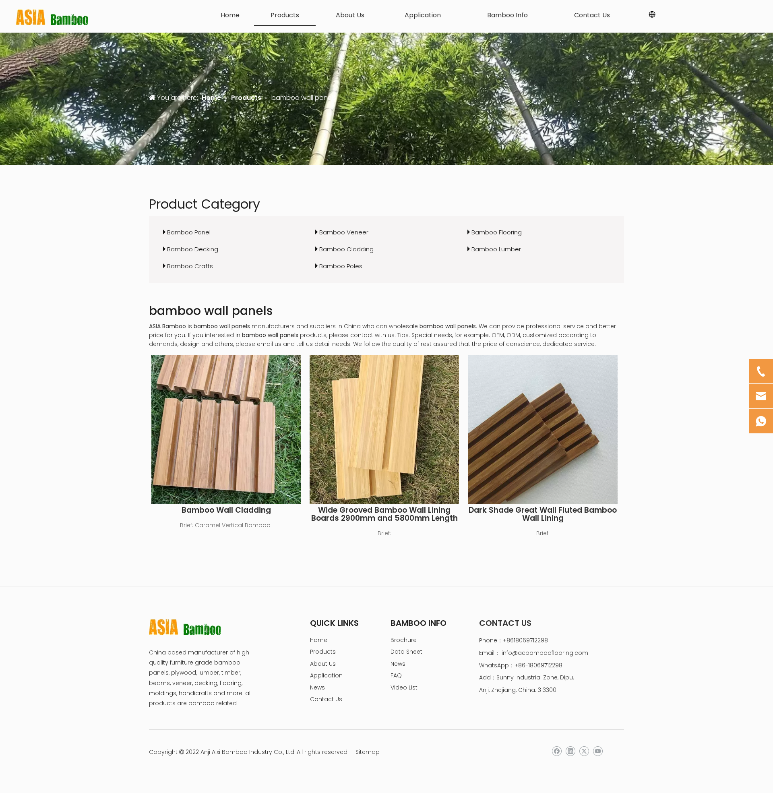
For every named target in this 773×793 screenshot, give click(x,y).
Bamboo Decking (192, 249)
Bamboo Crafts (190, 266)
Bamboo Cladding (346, 249)
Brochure (404, 640)
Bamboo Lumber (496, 249)
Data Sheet (406, 652)
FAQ (396, 675)
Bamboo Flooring (496, 232)
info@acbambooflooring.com (545, 653)
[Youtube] (598, 751)
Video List (404, 687)
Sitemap (367, 752)
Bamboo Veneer (343, 232)
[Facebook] (557, 751)
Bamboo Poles (340, 266)
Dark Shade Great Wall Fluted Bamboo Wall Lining (543, 514)
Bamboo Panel (189, 232)
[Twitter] (584, 751)
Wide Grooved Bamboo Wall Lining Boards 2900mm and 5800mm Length (384, 514)
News (317, 687)
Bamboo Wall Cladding (226, 510)
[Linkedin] (570, 751)
